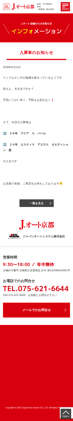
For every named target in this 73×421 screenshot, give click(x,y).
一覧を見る (37, 203)
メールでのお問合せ (36, 310)
